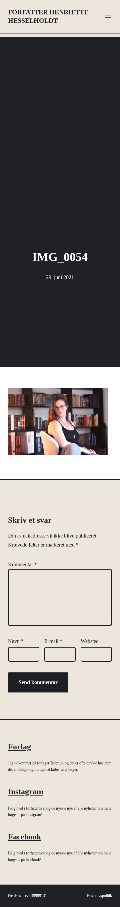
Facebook (24, 836)
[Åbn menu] (108, 16)
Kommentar (22, 564)
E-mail (53, 641)
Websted (90, 641)
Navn (16, 641)
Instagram (25, 791)
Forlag (19, 746)
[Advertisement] (60, 97)
